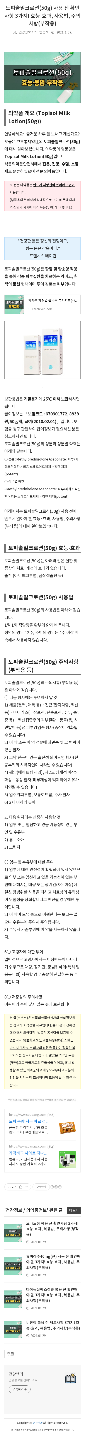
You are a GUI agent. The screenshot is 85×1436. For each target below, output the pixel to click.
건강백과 (16, 1374)
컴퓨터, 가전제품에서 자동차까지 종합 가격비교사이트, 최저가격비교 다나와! (28, 1162)
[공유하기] (21, 1187)
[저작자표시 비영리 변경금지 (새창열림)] (56, 1187)
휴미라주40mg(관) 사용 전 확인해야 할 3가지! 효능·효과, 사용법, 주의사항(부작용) (53, 1262)
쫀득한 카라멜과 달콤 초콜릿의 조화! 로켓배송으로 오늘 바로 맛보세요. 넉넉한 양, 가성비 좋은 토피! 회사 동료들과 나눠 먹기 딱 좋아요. (29, 1130)
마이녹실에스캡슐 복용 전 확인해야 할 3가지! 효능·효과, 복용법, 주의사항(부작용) (53, 1295)
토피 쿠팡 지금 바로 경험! (27, 1121)
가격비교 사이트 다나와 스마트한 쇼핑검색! (28, 1153)
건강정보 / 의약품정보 (34, 32)
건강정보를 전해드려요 (23, 1380)
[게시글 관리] (26, 1187)
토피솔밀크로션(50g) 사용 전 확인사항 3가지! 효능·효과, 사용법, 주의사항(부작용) (42, 16)
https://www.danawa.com (27, 1146)
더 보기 (74, 1211)
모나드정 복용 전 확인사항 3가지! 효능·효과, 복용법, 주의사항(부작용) (52, 1229)
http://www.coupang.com (27, 1115)
